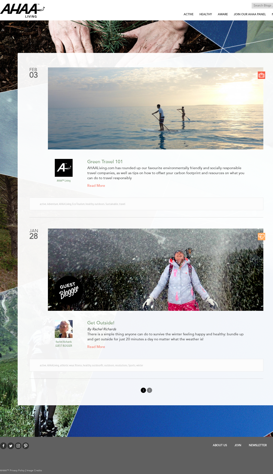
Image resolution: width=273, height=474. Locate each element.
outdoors (100, 204)
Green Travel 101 (105, 161)
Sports (131, 365)
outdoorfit (97, 365)
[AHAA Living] (22, 10)
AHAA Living (65, 204)
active (43, 204)
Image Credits (34, 470)
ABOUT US (220, 445)
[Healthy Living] (261, 236)
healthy (90, 204)
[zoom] (155, 108)
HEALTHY (205, 14)
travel (122, 204)
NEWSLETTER (258, 445)
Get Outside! (100, 323)
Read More (96, 186)
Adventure (52, 204)
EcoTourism (78, 204)
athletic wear (67, 365)
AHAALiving (53, 365)
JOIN (238, 445)
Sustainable (111, 204)
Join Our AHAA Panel (250, 14)
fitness (78, 365)
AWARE (223, 14)
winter (139, 365)
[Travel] (261, 74)
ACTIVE (189, 14)
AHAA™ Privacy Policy (12, 470)
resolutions (121, 365)
